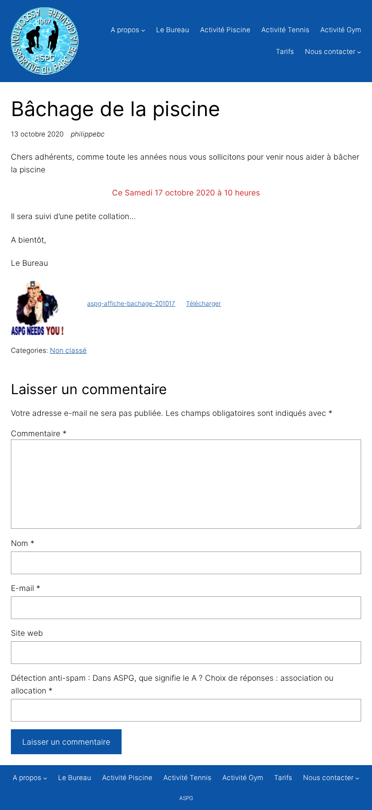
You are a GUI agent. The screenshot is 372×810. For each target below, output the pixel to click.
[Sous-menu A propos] (143, 30)
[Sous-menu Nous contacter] (359, 52)
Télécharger (203, 303)
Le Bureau (172, 29)
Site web (27, 633)
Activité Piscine (225, 29)
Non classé (68, 350)
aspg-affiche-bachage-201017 (131, 303)
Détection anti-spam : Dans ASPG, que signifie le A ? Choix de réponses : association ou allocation (172, 684)
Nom (22, 543)
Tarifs (285, 51)
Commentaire (39, 433)
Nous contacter (330, 51)
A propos (125, 29)
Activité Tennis (285, 29)
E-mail (25, 588)
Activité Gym (340, 29)
